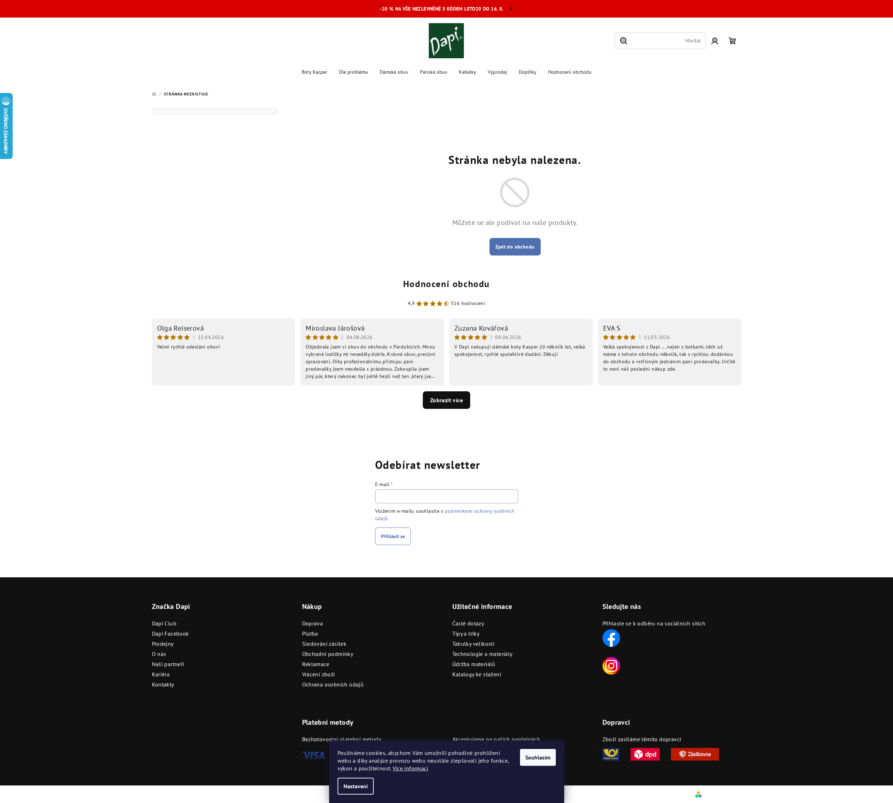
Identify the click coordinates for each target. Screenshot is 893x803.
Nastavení (356, 786)
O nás (159, 653)
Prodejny (163, 643)
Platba (310, 633)
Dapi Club (164, 623)
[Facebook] (611, 637)
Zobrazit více (446, 400)
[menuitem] (314, 72)
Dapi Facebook (170, 633)
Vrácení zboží (318, 674)
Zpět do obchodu (515, 247)
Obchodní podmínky (327, 653)
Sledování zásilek (324, 643)
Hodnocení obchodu (446, 284)
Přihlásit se (393, 536)
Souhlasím (538, 757)
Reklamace (315, 664)
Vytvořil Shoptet (722, 794)
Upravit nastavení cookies (297, 794)
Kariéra (161, 674)
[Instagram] (611, 665)
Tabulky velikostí (473, 643)
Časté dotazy (468, 623)
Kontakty (163, 684)
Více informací (410, 768)
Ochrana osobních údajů (333, 684)
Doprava (312, 623)
